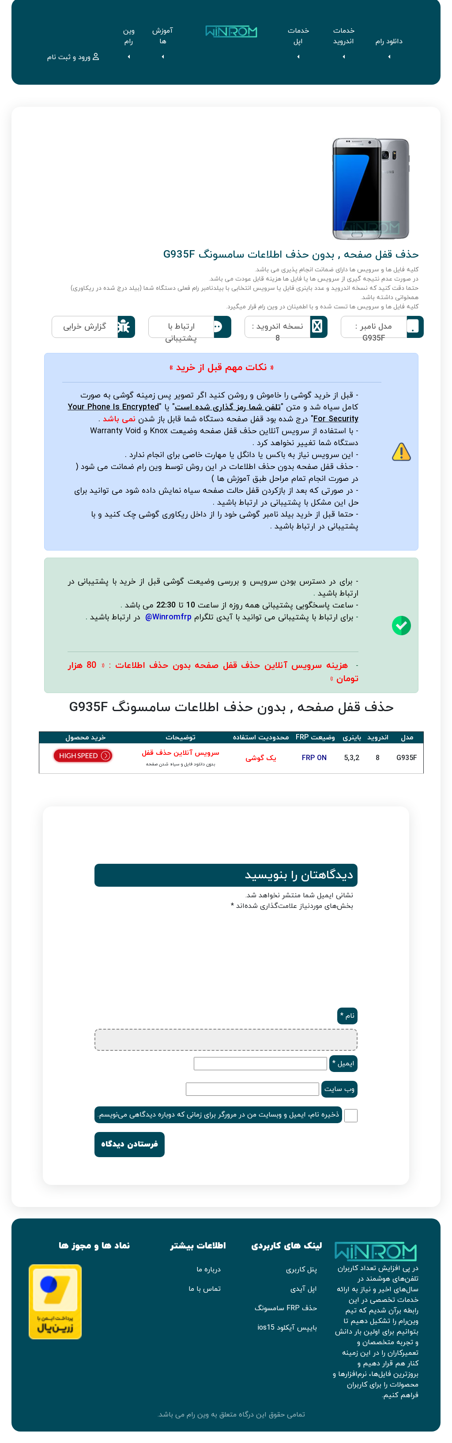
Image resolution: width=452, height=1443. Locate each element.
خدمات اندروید (343, 36)
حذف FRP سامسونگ (286, 1308)
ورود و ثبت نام (70, 57)
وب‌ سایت (339, 1089)
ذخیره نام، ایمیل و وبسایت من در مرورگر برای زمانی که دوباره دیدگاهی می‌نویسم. (218, 1115)
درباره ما (208, 1269)
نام (347, 1016)
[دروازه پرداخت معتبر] (55, 1301)
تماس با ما (204, 1289)
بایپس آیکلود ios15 (287, 1328)
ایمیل (343, 1063)
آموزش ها (162, 36)
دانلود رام (389, 41)
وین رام (129, 36)
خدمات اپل (298, 36)
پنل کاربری (301, 1269)
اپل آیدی (303, 1289)
